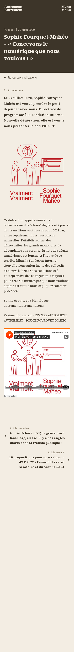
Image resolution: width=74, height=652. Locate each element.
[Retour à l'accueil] (13, 8)
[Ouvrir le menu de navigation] (66, 8)
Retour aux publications (22, 77)
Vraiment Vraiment (18, 315)
